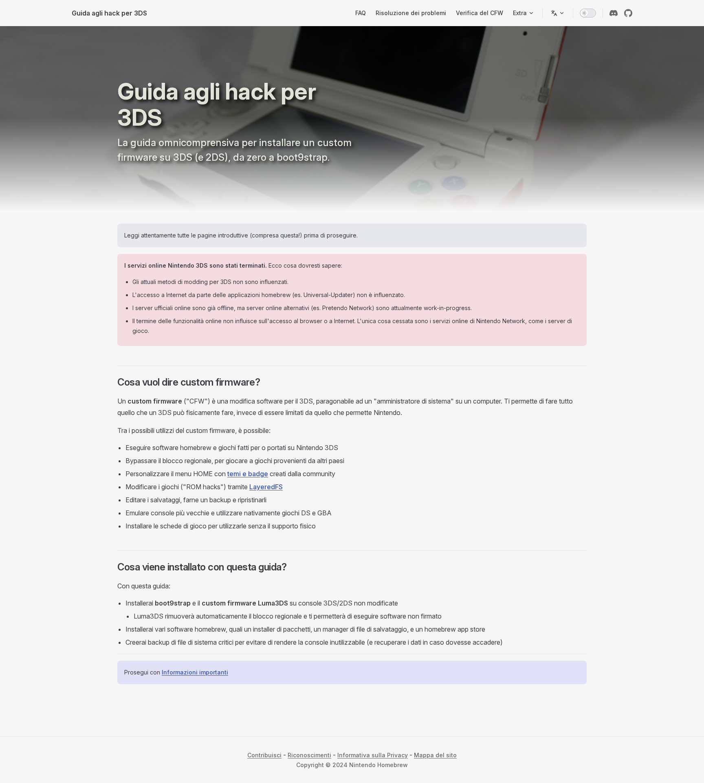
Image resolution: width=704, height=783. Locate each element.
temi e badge (247, 474)
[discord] (613, 13)
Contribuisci (264, 755)
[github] (628, 13)
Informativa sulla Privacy (372, 755)
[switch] (588, 13)
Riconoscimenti (309, 755)
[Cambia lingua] (558, 13)
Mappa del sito (435, 755)
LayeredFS (266, 487)
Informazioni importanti (195, 672)
